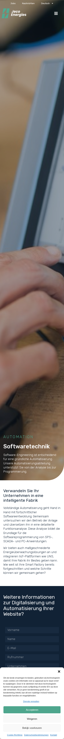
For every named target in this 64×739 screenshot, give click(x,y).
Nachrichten (28, 3)
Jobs (13, 3)
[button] (59, 671)
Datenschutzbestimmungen (36, 735)
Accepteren (32, 709)
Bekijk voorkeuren (32, 727)
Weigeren (32, 718)
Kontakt (53, 735)
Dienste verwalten (31, 701)
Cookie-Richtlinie (14, 735)
